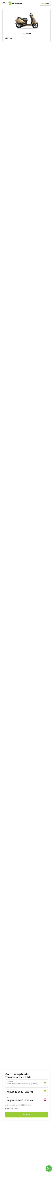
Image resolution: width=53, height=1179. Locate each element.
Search (26, 1114)
